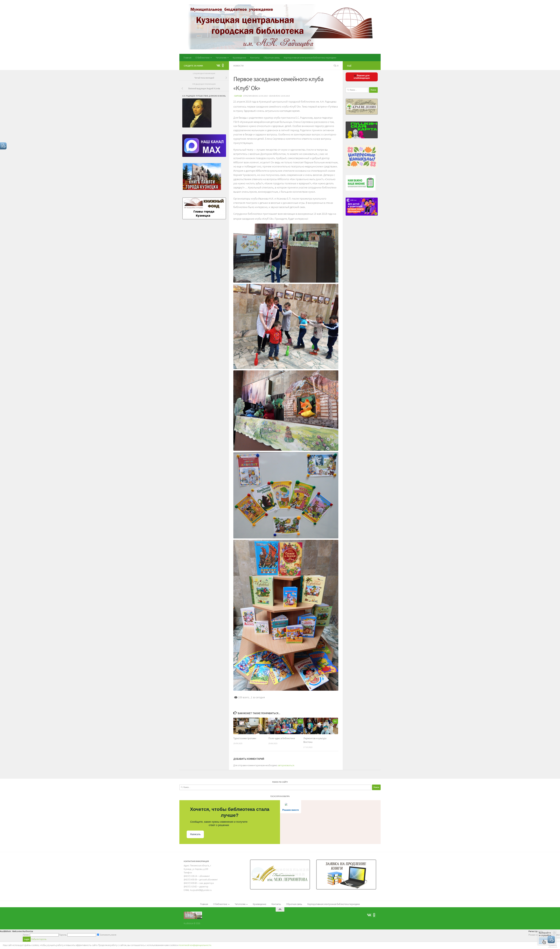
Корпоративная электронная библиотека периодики (310, 57)
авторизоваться (286, 765)
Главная (187, 57)
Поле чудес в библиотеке (281, 738)
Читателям (221, 57)
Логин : (26, 934)
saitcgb (238, 95)
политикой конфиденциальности (195, 945)
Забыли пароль (39, 939)
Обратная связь (272, 57)
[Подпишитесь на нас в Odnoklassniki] (223, 65)
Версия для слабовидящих (362, 76)
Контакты (255, 57)
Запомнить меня (107, 934)
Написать (195, 834)
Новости (238, 65)
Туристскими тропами (244, 738)
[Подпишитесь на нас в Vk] (218, 65)
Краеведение (239, 57)
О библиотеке (202, 57)
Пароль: (63, 934)
